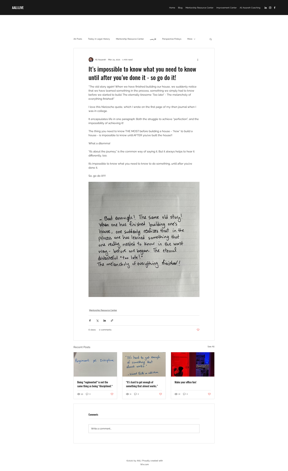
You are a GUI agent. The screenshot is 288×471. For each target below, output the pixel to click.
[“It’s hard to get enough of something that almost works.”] (144, 364)
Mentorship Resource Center (130, 39)
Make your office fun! (185, 382)
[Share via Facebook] (89, 320)
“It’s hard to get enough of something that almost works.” (142, 384)
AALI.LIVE (18, 7)
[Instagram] (270, 7)
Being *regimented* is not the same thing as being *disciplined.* (94, 384)
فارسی (153, 39)
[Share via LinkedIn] (104, 320)
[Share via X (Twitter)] (97, 320)
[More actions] (198, 59)
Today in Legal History (99, 39)
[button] (210, 39)
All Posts (78, 39)
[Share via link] (112, 320)
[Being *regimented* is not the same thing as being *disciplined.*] (95, 364)
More (189, 39)
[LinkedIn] (265, 7)
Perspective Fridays (171, 39)
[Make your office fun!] (192, 364)
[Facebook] (274, 7)
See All (211, 346)
